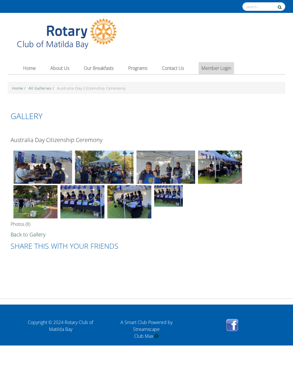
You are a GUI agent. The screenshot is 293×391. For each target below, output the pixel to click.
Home (29, 68)
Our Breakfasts (99, 68)
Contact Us (173, 68)
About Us (59, 68)
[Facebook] (232, 333)
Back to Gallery (28, 234)
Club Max (144, 336)
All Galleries (41, 88)
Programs (137, 68)
